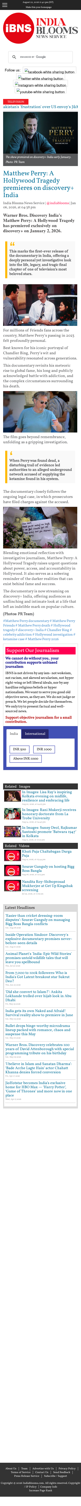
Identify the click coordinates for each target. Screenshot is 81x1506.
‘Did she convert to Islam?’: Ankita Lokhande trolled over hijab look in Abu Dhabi (38, 996)
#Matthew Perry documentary (26, 621)
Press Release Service (26, 1476)
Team (24, 1469)
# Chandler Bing (56, 630)
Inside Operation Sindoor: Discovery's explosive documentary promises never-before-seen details (38, 939)
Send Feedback (61, 1472)
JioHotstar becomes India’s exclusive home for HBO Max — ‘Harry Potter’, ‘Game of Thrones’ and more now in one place (38, 1089)
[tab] (13, 734)
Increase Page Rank (40, 1491)
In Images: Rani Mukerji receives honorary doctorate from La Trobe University (49, 814)
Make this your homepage (39, 7)
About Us (10, 1469)
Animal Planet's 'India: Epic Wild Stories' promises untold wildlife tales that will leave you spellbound (38, 958)
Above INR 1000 (25, 758)
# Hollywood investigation (52, 634)
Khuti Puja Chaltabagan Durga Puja (47, 853)
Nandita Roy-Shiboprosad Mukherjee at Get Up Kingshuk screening (47, 886)
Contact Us (41, 1472)
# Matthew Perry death (32, 625)
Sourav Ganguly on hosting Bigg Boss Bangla (48, 868)
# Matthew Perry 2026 (42, 639)
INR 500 (19, 749)
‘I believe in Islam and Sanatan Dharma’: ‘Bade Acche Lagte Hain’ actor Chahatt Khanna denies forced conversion (38, 1068)
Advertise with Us (43, 1469)
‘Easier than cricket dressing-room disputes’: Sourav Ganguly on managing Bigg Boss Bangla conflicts (37, 920)
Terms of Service (21, 1472)
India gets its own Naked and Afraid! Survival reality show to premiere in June (39, 1013)
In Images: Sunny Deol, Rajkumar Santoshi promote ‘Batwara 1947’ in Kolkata (49, 832)
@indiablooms (57, 203)
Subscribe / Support (55, 1476)
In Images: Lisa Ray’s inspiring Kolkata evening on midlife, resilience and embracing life (47, 796)
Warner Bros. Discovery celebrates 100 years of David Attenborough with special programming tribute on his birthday (39, 1049)
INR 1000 (44, 749)
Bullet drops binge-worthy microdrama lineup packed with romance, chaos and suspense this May (37, 1030)
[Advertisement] (40, 1285)
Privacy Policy (67, 1469)
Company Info (48, 1487)
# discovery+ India (29, 630)
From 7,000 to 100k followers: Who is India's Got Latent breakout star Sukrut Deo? (37, 977)
